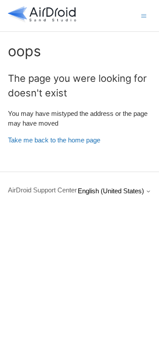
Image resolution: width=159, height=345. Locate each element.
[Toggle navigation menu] (144, 15)
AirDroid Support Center (42, 190)
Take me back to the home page (54, 140)
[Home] (42, 20)
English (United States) (112, 191)
